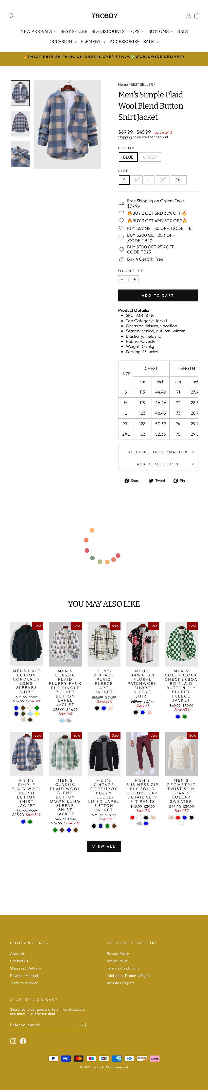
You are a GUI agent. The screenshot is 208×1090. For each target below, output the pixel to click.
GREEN (150, 157)
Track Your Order (24, 983)
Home (123, 84)
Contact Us (19, 961)
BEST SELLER (142, 84)
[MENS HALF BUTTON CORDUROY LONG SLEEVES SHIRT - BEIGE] (30, 708)
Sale (149, 41)
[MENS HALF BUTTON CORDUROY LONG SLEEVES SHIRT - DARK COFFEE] (30, 719)
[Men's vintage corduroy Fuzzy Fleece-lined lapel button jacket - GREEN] (107, 826)
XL (162, 179)
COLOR (126, 148)
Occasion (61, 41)
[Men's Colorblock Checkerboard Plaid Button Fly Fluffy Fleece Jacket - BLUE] (178, 716)
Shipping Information (158, 452)
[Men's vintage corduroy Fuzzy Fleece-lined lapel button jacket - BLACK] (93, 826)
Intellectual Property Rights (128, 975)
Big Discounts (108, 31)
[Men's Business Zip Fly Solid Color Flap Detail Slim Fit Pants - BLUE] (146, 823)
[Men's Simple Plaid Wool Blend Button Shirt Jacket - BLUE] (23, 821)
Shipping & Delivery (25, 968)
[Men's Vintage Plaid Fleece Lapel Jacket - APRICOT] (110, 708)
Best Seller (74, 31)
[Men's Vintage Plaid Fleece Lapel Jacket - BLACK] (97, 708)
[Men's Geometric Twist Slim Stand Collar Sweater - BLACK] (191, 817)
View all (103, 846)
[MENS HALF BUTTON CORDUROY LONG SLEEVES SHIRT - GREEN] (36, 708)
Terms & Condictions (123, 968)
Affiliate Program (120, 983)
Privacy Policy (118, 953)
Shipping (125, 137)
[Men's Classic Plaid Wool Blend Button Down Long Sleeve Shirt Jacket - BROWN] (62, 830)
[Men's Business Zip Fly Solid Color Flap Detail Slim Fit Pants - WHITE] (139, 817)
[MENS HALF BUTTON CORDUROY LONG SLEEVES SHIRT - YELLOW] (36, 713)
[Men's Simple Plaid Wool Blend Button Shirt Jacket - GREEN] (30, 821)
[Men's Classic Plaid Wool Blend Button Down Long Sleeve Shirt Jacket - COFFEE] (75, 830)
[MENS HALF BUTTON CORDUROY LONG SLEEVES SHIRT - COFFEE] (23, 708)
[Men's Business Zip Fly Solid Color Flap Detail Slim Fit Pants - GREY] (139, 823)
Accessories (125, 41)
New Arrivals (36, 31)
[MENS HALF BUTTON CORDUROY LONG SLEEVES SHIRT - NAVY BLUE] (16, 713)
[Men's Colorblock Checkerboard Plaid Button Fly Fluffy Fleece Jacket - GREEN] (184, 716)
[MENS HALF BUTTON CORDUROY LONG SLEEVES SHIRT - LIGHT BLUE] (30, 713)
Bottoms (159, 31)
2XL (179, 179)
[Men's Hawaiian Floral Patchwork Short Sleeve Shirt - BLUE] (142, 712)
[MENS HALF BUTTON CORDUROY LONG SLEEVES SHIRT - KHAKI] (23, 719)
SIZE (123, 171)
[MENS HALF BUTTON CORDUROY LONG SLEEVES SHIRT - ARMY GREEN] (23, 713)
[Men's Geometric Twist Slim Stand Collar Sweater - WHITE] (181, 823)
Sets (182, 31)
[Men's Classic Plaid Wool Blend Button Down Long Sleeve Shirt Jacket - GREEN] (55, 830)
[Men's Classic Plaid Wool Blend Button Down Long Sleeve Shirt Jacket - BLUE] (68, 830)
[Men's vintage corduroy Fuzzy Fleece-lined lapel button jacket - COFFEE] (114, 826)
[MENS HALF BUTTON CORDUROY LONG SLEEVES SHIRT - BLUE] (16, 708)
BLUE (128, 157)
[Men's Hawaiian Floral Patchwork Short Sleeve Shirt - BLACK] (135, 712)
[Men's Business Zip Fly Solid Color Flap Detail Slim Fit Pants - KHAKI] (152, 817)
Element (91, 41)
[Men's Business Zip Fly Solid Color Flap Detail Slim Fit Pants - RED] (132, 817)
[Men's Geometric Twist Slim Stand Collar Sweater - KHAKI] (171, 817)
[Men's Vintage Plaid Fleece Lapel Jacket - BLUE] (103, 708)
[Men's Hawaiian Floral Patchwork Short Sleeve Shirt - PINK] (149, 712)
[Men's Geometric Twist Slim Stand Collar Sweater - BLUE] (184, 817)
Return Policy (117, 961)
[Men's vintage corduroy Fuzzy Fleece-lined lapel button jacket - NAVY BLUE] (100, 826)
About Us (17, 953)
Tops (135, 31)
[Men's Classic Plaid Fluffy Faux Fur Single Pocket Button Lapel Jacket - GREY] (68, 720)
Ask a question (158, 464)
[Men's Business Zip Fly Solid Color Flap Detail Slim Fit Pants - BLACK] (146, 817)
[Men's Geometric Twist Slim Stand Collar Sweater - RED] (178, 817)
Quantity (131, 271)
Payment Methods (24, 975)
